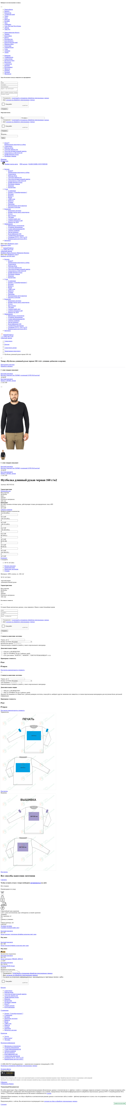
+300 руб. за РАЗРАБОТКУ (11, 691)
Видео (6, 1022)
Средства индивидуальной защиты (15, 994)
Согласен (4, 1104)
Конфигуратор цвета (11, 164)
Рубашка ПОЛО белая (8, 966)
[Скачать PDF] (63, 487)
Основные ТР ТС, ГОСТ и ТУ (14, 1057)
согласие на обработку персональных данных (20, 100)
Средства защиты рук (11, 995)
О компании (4, 1010)
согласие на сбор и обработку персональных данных (60, 1101)
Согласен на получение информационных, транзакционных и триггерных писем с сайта (33, 977)
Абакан (6, 27)
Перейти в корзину (7, 366)
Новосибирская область (11, 32)
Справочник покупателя (12, 1056)
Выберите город (13, 243)
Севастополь (8, 59)
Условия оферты (6, 1069)
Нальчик (7, 65)
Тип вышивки (5, 682)
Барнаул (6, 11)
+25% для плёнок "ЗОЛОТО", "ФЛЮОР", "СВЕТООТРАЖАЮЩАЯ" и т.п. (27, 655)
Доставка (7, 1039)
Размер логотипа (6, 641)
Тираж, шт (4, 640)
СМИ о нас (7, 1023)
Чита (5, 22)
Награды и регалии (10, 1030)
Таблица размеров (6, 509)
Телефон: (24, 118)
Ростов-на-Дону (9, 60)
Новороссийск (9, 44)
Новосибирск (8, 9)
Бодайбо (7, 21)
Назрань (7, 70)
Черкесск (7, 69)
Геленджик (7, 46)
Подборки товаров (10, 1002)
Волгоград (7, 62)
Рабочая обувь (8, 992)
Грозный (7, 72)
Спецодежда (8, 990)
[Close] (1, 81)
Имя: (2, 118)
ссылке (49, 1093)
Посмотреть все (6, 491)
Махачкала (7, 74)
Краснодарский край (11, 42)
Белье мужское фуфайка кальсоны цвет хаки (15, 945)
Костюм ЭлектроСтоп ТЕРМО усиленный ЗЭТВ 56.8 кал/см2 (20, 375)
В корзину (4, 558)
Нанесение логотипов (11, 569)
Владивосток (8, 39)
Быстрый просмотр (7, 373)
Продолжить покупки (7, 364)
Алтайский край (9, 14)
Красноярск (8, 36)
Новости (7, 1025)
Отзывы (7, 571)
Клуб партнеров (9, 1007)
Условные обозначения (11, 1047)
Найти (3, 138)
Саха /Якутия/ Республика (12, 26)
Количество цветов (7, 643)
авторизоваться (35, 883)
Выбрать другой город (8, 256)
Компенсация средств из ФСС (13, 1059)
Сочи (6, 49)
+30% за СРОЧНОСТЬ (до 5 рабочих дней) (16, 653)
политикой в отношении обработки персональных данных (30, 98)
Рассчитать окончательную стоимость (13, 670)
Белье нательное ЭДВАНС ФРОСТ (12, 959)
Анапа (6, 52)
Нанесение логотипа (10, 1018)
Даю (20, 975)
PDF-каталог (24, 164)
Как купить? (8, 1038)
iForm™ (6, 1004)
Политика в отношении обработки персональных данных (19, 1065)
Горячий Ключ (9, 47)
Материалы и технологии (12, 1046)
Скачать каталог (9, 1005)
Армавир (7, 51)
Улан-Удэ (7, 29)
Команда (7, 1020)
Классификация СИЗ (11, 1054)
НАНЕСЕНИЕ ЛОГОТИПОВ (37, 164)
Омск (6, 18)
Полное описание (10, 566)
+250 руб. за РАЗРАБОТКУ (11, 651)
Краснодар (7, 13)
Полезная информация (8, 1043)
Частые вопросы (9, 1052)
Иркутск (7, 19)
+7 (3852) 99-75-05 (7, 249)
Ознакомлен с (27, 973)
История (7, 1017)
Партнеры (7, 1028)
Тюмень (6, 34)
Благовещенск (8, 41)
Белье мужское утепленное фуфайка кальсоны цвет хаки (18, 934)
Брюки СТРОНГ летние (8, 380)
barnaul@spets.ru (8, 248)
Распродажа (4, 161)
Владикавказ (8, 67)
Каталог (3, 987)
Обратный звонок (6, 251)
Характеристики (9, 567)
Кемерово (7, 55)
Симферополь (8, 57)
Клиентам (4, 1033)
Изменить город (6, 245)
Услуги (6, 1036)
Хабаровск (7, 24)
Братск (6, 37)
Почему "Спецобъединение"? (13, 1013)
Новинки (4, 159)
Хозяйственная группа (11, 997)
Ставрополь (8, 64)
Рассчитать (4, 791)
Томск (6, 16)
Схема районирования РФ (12, 1049)
